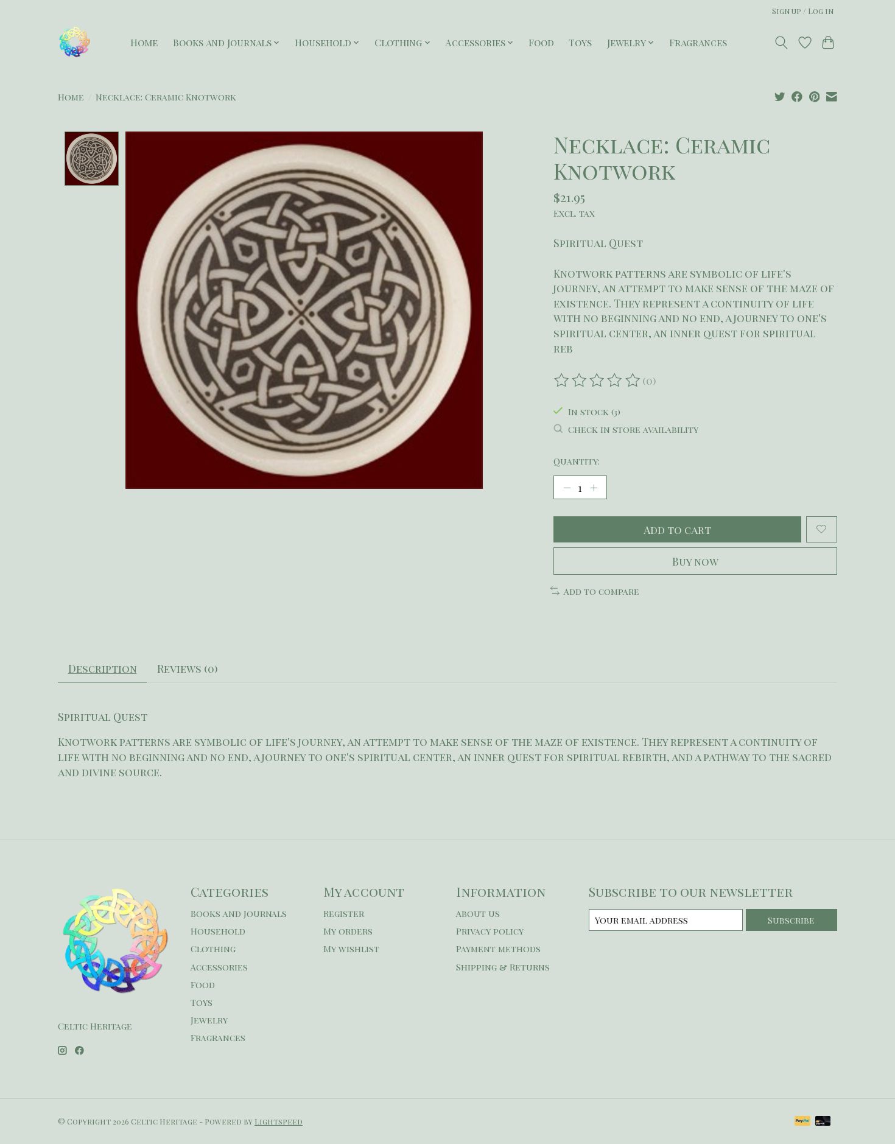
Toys (580, 42)
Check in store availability (633, 429)
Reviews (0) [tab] (187, 668)
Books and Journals (239, 913)
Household (218, 931)
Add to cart (677, 529)
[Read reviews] (597, 380)
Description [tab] (102, 668)
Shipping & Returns (503, 967)
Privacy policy (490, 931)
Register (343, 913)
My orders (348, 931)
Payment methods (498, 948)
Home (144, 42)
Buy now (695, 561)
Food (541, 42)
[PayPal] (802, 1122)
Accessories (219, 967)
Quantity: (576, 461)
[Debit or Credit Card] (823, 1122)
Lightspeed (278, 1121)
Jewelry (209, 1020)
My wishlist (351, 948)
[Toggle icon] (781, 43)
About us (478, 913)
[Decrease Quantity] (566, 487)
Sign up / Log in (803, 11)
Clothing (213, 948)
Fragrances (698, 42)
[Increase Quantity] (593, 487)
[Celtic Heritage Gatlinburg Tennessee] (74, 42)
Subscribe (791, 920)
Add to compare (601, 591)
